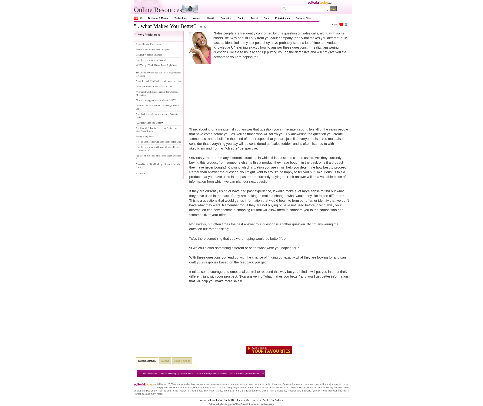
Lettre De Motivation (257, 387)
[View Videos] (346, 24)
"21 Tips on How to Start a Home (151, 155)
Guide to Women (186, 373)
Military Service (333, 387)
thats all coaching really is (157, 114)
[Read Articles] (341, 24)
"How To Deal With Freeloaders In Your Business (158, 81)
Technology (181, 18)
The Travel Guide (213, 390)
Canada (286, 384)
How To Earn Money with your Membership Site (158, 141)
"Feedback (140, 114)
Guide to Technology (168, 373)
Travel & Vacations (236, 373)
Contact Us (229, 400)
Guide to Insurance (279, 387)
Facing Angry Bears (145, 136)
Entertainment (283, 18)
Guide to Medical (316, 387)
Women (197, 18)
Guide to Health (203, 373)
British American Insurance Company (152, 49)
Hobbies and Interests (299, 390)
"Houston (140, 105)
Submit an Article (260, 400)
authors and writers (185, 384)
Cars (266, 18)
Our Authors (277, 400)
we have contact (153, 105)
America (297, 384)
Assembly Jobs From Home (148, 44)
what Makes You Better (167, 26)
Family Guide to (218, 373)
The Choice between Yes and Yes (151, 72)
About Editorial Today (211, 400)
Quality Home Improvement (327, 390)
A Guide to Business (148, 373)
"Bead (138, 164)
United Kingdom (273, 384)
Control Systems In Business (149, 54)
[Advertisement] (221, 91)
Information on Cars (255, 373)
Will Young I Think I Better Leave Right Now (156, 65)
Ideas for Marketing (222, 387)
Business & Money (158, 18)
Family (241, 18)
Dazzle (145, 164)
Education (226, 18)
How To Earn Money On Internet (151, 60)
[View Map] (141, 18)
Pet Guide (151, 390)
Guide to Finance (202, 387)
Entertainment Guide (257, 390)
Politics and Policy (168, 390)
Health (210, 18)
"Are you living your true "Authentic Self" (155, 100)
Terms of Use (243, 400)
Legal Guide (239, 387)
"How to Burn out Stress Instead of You (154, 86)
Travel (254, 18)
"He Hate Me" (142, 128)
